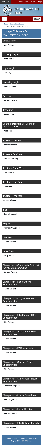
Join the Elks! (5, 2)
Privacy (23, 439)
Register (33, 2)
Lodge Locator (23, 2)
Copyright (15, 441)
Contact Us (32, 439)
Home (6, 24)
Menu (36, 19)
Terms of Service (12, 439)
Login (40, 2)
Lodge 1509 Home (17, 24)
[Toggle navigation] (4, 19)
